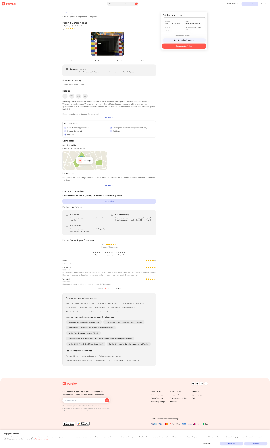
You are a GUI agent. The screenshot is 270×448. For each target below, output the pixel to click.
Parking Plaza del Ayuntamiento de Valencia (83, 333)
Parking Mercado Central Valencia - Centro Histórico (124, 322)
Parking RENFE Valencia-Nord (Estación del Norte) (85, 344)
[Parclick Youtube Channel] (206, 383)
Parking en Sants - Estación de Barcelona (109, 360)
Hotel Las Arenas (126, 303)
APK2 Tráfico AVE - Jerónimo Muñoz (120, 308)
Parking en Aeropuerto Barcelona (110, 356)
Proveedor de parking (178, 398)
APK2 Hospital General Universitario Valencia (106, 312)
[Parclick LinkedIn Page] (197, 383)
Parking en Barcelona (89, 356)
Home (64, 17)
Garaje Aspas (93, 17)
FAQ (193, 398)
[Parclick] (9, 3)
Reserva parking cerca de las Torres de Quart (83, 322)
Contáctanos (197, 395)
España (71, 17)
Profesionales (175, 395)
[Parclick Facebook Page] (201, 383)
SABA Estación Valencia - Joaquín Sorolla (80, 303)
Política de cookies (41, 439)
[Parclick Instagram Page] (193, 383)
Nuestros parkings (158, 401)
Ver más (108, 117)
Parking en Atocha (132, 360)
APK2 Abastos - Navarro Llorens (77, 312)
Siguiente (118, 288)
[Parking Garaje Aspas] (107, 44)
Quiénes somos (157, 395)
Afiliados (173, 401)
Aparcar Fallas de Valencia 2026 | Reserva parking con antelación (90, 328)
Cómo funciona (157, 398)
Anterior (100, 288)
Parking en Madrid (72, 356)
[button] (81, 131)
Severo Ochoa (100, 308)
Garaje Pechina (71, 308)
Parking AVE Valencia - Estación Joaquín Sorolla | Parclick (128, 344)
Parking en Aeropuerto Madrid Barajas (79, 360)
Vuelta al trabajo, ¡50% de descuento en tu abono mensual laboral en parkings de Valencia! (100, 338)
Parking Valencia (81, 17)
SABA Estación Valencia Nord (107, 303)
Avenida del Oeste (86, 308)
